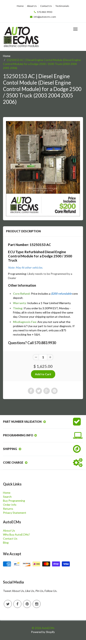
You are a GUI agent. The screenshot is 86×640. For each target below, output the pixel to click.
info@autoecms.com (45, 16)
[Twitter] (8, 604)
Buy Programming (14, 500)
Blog (6, 542)
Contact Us (46, 5)
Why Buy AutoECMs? (16, 534)
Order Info (9, 504)
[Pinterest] (27, 604)
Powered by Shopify (43, 632)
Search (7, 496)
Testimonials (62, 5)
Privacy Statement (14, 512)
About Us (32, 5)
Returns (8, 508)
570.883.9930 (44, 11)
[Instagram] (37, 604)
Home (20, 5)
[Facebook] (17, 604)
